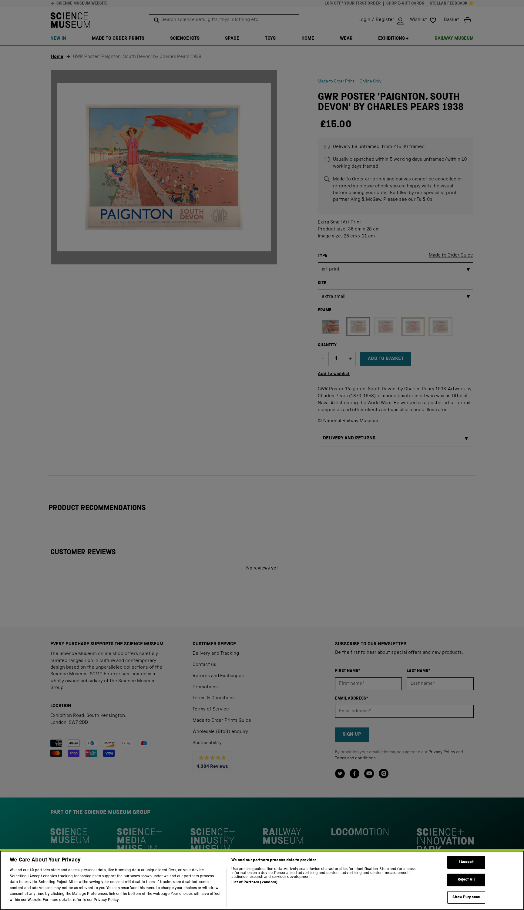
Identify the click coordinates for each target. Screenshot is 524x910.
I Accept (466, 863)
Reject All (466, 880)
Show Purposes (466, 897)
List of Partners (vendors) (254, 883)
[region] (262, 880)
